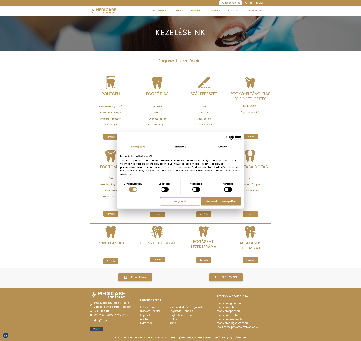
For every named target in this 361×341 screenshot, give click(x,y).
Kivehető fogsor (157, 118)
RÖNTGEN (111, 93)
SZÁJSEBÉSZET (204, 93)
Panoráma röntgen (110, 112)
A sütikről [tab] (223, 146)
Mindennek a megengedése (221, 201)
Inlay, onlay (111, 190)
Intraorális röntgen (110, 118)
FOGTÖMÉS (110, 167)
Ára (204, 106)
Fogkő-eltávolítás (250, 112)
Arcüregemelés (203, 124)
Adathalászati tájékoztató (205, 337)
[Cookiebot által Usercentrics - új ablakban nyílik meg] (228, 137)
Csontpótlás (204, 118)
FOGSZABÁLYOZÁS (250, 167)
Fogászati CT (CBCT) (110, 106)
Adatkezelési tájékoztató (176, 337)
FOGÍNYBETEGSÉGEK (157, 243)
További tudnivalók (110, 196)
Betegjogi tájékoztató (234, 337)
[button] (135, 277)
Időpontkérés (232, 2)
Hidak (157, 112)
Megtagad (180, 201)
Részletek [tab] (180, 146)
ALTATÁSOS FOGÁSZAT (250, 246)
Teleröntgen (111, 124)
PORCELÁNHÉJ (110, 243)
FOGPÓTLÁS (157, 93)
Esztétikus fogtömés (111, 184)
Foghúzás (204, 112)
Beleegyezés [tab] (138, 146)
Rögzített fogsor (157, 124)
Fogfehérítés (250, 106)
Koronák (157, 106)
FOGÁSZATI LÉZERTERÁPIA (203, 244)
